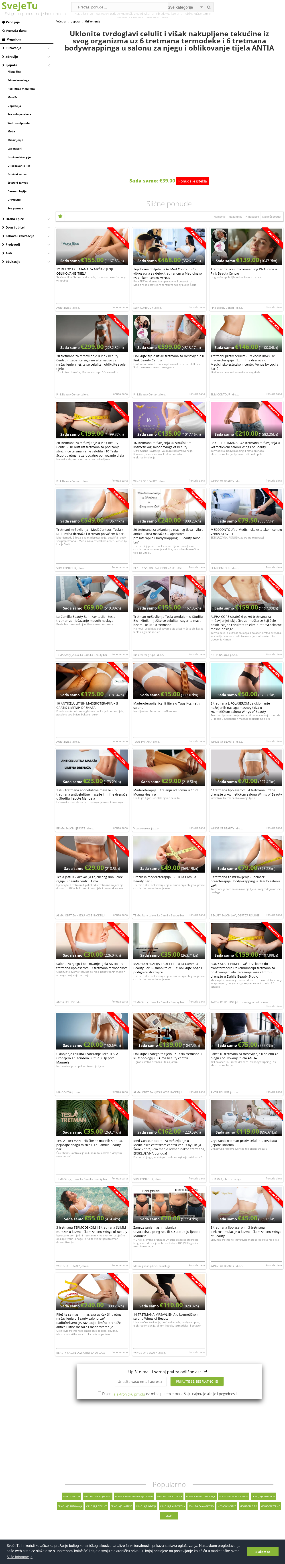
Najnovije (220, 216)
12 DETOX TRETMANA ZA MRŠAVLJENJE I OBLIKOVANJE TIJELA (86, 271)
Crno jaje (13, 22)
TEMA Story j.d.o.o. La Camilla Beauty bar (81, 655)
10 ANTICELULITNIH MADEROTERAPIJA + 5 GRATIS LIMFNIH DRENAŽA (87, 705)
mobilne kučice (192, 13)
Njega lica (14, 71)
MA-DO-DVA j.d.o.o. (68, 1092)
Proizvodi (13, 244)
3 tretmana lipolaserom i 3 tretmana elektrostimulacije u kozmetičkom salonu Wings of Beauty (246, 1231)
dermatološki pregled (130, 13)
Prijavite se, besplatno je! (197, 1381)
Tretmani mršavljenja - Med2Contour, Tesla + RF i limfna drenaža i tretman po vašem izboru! (91, 531)
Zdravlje (12, 57)
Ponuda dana (16, 30)
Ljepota (11, 65)
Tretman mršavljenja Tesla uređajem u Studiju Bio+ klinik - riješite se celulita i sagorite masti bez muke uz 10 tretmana (168, 620)
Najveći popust (271, 216)
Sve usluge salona (19, 114)
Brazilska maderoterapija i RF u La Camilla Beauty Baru (164, 879)
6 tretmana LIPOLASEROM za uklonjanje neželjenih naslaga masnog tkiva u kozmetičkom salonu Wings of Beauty (240, 707)
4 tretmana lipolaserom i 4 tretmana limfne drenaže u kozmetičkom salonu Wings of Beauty (246, 792)
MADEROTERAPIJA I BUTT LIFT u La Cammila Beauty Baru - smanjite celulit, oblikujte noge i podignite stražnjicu (167, 968)
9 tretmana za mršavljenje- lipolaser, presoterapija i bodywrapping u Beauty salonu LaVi (245, 881)
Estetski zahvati (18, 174)
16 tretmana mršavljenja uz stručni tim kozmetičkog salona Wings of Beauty (162, 445)
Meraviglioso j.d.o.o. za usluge (152, 1266)
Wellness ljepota (19, 123)
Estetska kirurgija (19, 157)
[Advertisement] (169, 1440)
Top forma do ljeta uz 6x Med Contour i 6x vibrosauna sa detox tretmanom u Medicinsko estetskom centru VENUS (167, 273)
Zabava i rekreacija (20, 236)
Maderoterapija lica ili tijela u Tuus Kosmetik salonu (166, 705)
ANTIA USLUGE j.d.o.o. (224, 655)
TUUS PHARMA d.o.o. (146, 742)
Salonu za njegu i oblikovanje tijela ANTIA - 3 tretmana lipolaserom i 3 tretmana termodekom (92, 966)
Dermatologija (17, 191)
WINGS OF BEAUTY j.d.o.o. (149, 481)
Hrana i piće (15, 219)
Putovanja (13, 48)
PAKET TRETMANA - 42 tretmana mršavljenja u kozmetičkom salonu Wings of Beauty (245, 445)
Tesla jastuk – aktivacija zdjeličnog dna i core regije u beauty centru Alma (89, 879)
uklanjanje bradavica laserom (162, 13)
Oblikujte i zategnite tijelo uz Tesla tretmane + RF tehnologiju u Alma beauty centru (167, 1056)
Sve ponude (15, 208)
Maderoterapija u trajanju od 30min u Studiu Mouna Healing (167, 792)
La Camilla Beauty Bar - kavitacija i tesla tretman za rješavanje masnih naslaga (85, 618)
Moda (11, 131)
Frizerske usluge (18, 80)
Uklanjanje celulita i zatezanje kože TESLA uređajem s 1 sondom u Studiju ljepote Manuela (87, 1058)
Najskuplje (252, 216)
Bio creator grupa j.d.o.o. (148, 655)
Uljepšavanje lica (19, 166)
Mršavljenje (15, 140)
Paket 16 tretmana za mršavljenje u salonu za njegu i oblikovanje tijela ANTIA (244, 1056)
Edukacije (13, 261)
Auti (9, 253)
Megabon (13, 39)
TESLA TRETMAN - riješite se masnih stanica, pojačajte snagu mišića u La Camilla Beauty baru (89, 1145)
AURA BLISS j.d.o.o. (68, 308)
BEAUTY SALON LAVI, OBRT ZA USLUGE (157, 568)
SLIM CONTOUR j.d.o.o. (147, 308)
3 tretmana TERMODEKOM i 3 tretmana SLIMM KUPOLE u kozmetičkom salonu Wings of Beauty (91, 1229)
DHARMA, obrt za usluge (226, 1179)
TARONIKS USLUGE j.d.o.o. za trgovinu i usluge (239, 1002)
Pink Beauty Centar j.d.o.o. (227, 308)
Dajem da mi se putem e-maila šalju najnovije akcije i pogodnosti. (170, 1393)
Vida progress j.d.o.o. (146, 828)
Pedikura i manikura (21, 89)
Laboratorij (15, 148)
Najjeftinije (235, 216)
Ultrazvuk (14, 200)
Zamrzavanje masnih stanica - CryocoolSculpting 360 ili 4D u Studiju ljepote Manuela (166, 1231)
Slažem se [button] (263, 1552)
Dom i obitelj (15, 227)
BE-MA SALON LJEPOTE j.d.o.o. (75, 828)
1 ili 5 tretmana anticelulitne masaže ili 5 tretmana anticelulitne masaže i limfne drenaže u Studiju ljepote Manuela (91, 794)
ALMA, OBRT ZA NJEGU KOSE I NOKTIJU (80, 915)
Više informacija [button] (20, 1557)
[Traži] (209, 7)
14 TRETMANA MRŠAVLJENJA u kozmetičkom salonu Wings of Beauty (166, 1316)
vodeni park (108, 13)
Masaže (12, 97)
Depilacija (14, 106)
